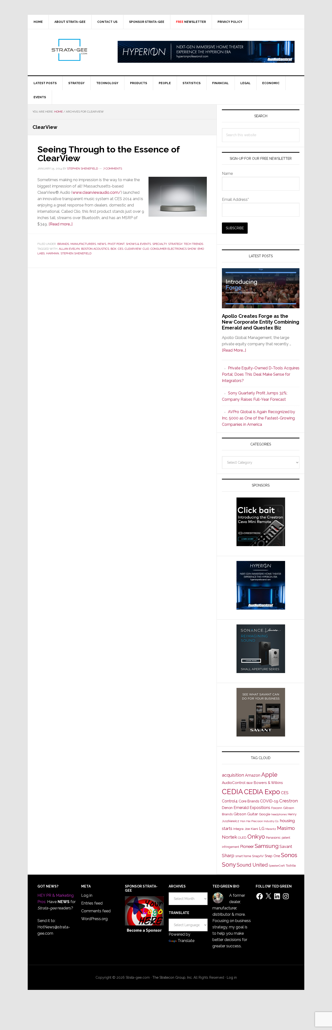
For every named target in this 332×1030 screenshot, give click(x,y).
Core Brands (249, 801)
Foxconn (276, 808)
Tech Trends (193, 244)
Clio (146, 248)
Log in (86, 895)
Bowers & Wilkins (268, 783)
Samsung (267, 846)
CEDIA (232, 791)
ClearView (133, 248)
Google (264, 814)
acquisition (233, 775)
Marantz (270, 829)
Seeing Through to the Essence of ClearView (108, 153)
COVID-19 (269, 801)
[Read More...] (234, 350)
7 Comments (112, 168)
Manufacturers (83, 244)
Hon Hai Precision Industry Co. (259, 821)
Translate (186, 940)
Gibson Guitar (246, 814)
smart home (243, 856)
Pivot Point (116, 244)
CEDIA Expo (262, 792)
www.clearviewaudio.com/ (96, 192)
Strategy (175, 244)
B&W (249, 783)
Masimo (286, 828)
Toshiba (291, 865)
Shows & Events (138, 244)
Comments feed (96, 911)
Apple (269, 774)
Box (113, 248)
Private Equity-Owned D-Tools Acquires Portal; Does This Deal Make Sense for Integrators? (260, 374)
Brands (63, 244)
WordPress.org (94, 918)
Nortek (229, 837)
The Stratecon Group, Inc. (172, 977)
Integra (238, 829)
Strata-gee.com (69, 50)
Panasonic (273, 837)
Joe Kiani (251, 829)
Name (227, 173)
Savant (286, 846)
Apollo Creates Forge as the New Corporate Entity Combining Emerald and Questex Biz (260, 322)
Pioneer (247, 846)
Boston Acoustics (95, 248)
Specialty (159, 244)
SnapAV (258, 856)
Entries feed (92, 903)
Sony (229, 864)
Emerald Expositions (252, 807)
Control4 (230, 801)
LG (261, 828)
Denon (227, 808)
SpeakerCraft (277, 865)
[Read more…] (60, 224)
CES (120, 248)
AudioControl (233, 783)
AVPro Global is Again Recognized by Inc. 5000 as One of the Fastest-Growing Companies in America (258, 418)
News (101, 244)
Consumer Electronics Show (173, 248)
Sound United (252, 865)
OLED (242, 837)
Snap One (272, 856)
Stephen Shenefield (76, 253)
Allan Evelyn (69, 248)
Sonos (289, 855)
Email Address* (235, 199)
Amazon (252, 775)
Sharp (228, 855)
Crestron (288, 800)
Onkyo (256, 836)
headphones (279, 814)
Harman (52, 253)
